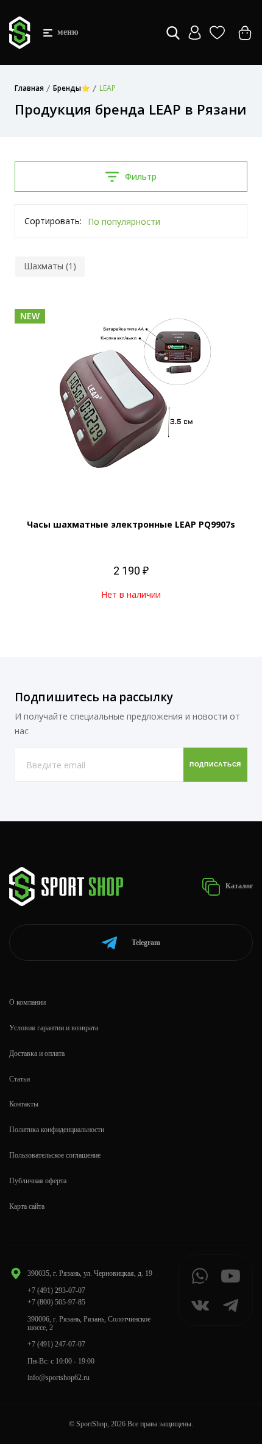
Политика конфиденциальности (56, 1129)
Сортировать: (53, 221)
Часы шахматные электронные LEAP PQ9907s (131, 524)
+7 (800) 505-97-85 (56, 1302)
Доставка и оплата (37, 1053)
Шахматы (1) (50, 266)
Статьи (19, 1079)
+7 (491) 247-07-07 (56, 1344)
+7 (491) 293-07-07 (56, 1290)
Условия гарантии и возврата (53, 1028)
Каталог (238, 886)
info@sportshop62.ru (58, 1377)
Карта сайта (26, 1206)
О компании (27, 1002)
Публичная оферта (37, 1181)
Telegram (146, 942)
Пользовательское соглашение (55, 1155)
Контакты (23, 1104)
